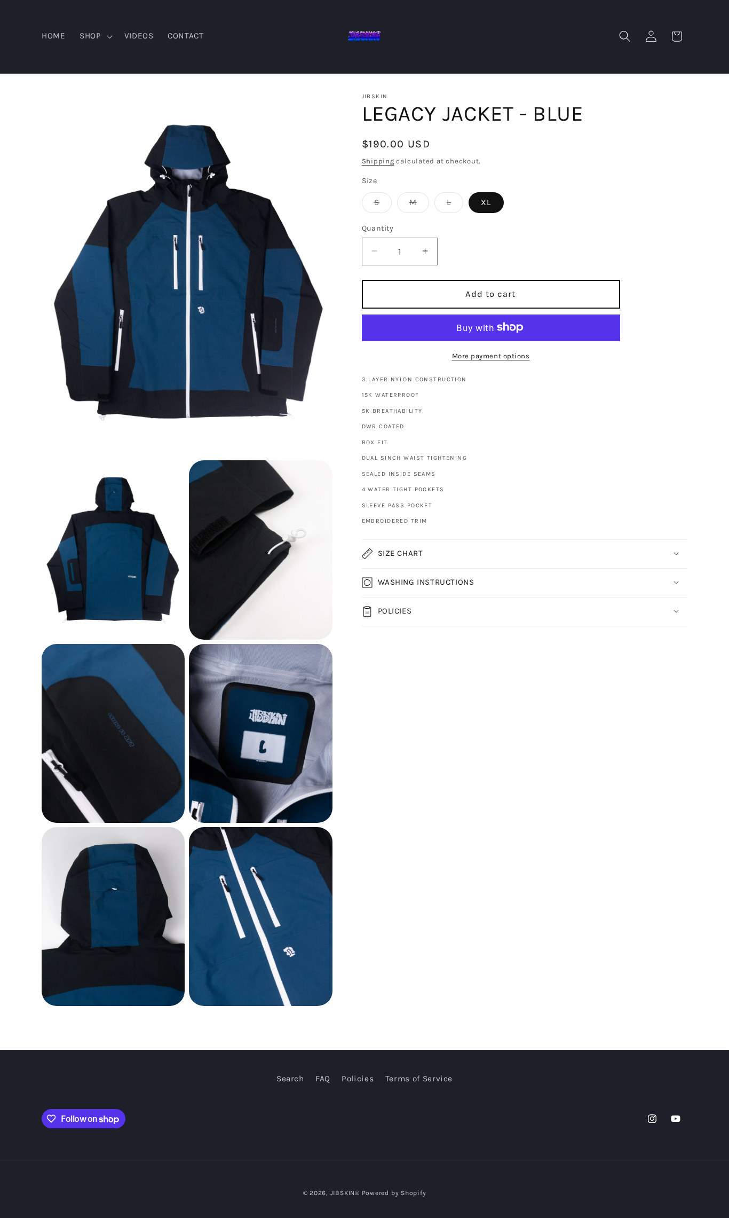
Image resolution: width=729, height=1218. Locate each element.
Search (290, 1079)
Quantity (378, 227)
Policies (358, 1079)
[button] (95, 36)
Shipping (378, 160)
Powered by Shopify (394, 1193)
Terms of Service (419, 1079)
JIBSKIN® (345, 1193)
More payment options (491, 355)
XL (486, 202)
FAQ (322, 1079)
